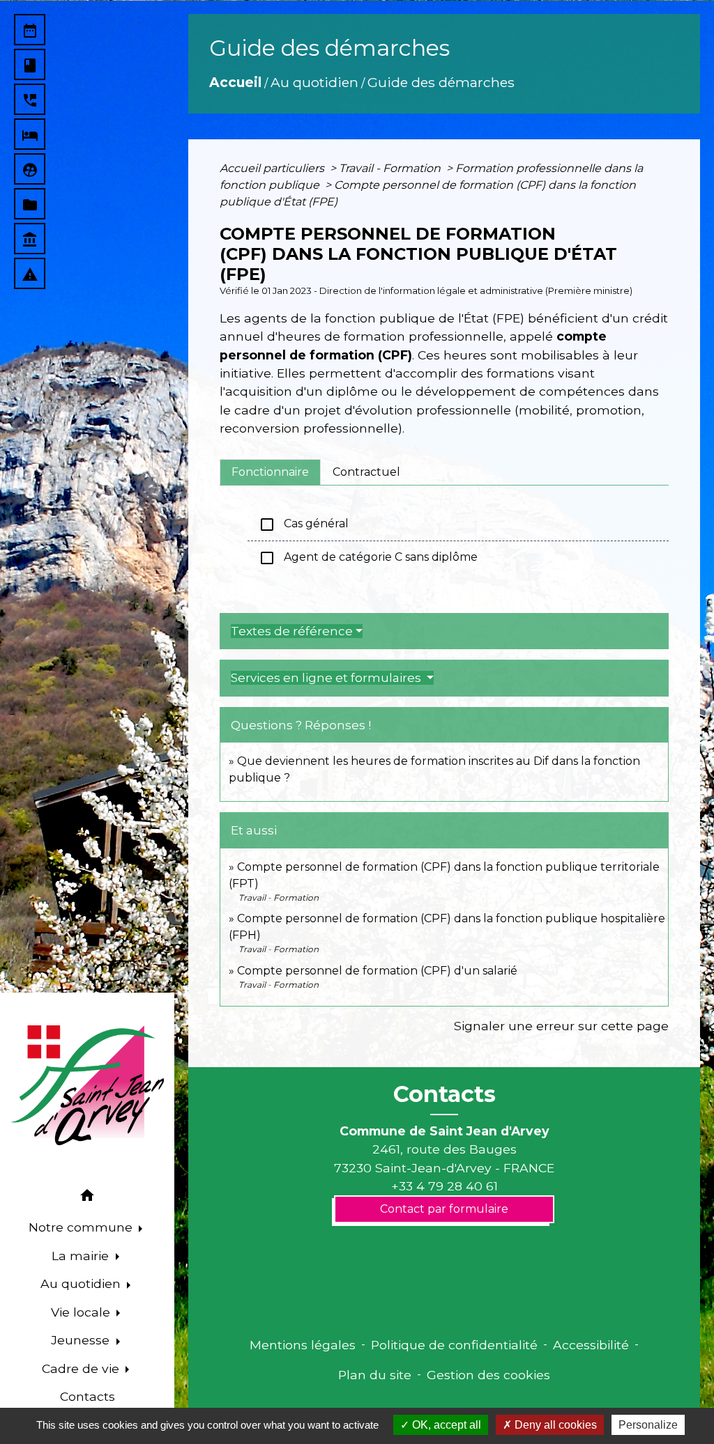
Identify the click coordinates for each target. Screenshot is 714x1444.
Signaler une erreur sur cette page (561, 1025)
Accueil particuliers (273, 168)
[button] (87, 1197)
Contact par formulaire (444, 1209)
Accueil (235, 82)
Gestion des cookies (488, 1374)
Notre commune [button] (82, 1227)
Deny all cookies (554, 1425)
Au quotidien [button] (82, 1283)
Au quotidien (314, 82)
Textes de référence (292, 631)
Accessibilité (591, 1344)
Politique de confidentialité (454, 1344)
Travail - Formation (391, 168)
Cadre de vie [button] (82, 1368)
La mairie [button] (82, 1255)
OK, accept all (445, 1425)
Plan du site (374, 1374)
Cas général (304, 524)
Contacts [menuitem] (87, 1396)
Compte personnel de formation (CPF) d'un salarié (377, 970)
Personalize (648, 1425)
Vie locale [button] (82, 1312)
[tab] (270, 472)
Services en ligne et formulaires (327, 678)
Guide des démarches (441, 82)
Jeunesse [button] (82, 1340)
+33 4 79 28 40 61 (444, 1186)
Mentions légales (303, 1344)
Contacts (444, 1094)
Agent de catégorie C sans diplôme (368, 558)
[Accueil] (87, 1085)
